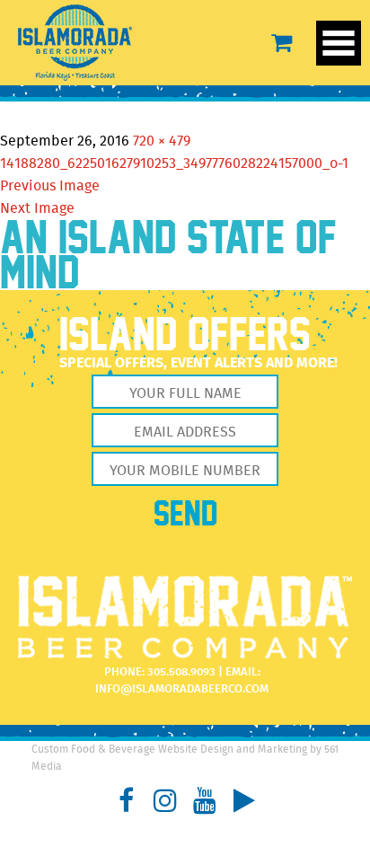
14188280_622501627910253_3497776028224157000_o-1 (174, 164)
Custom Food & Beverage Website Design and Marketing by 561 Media (185, 758)
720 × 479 (161, 141)
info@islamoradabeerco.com (182, 689)
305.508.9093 (181, 672)
